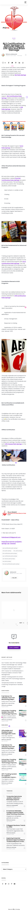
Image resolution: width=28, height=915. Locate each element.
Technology (15, 603)
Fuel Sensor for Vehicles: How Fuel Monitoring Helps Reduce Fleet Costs (8, 697)
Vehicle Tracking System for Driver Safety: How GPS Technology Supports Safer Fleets (13, 678)
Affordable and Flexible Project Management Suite (17, 607)
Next (21, 622)
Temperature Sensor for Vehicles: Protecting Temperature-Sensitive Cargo (12, 684)
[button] (25, 2)
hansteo (13, 820)
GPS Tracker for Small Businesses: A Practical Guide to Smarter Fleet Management (12, 672)
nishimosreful (14, 54)
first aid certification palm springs (11, 564)
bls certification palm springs (10, 553)
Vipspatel (14, 615)
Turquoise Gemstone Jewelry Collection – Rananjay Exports (14, 798)
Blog (14, 38)
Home (14, 39)
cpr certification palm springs (10, 556)
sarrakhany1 (9, 705)
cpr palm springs (7, 561)
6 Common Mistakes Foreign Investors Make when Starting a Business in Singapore (16, 812)
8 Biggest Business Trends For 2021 (16, 826)
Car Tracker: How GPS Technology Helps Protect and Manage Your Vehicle (14, 664)
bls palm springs (18, 550)
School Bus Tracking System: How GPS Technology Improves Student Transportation (9, 712)
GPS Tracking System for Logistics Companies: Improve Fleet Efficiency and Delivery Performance (9, 775)
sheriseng (14, 847)
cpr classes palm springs (9, 558)
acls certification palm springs (10, 548)
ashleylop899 (15, 805)
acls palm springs (7, 550)
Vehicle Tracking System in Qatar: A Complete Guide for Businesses (12, 668)
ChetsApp (18, 909)
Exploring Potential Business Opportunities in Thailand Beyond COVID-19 (16, 839)
